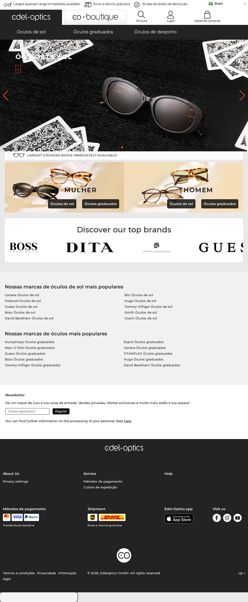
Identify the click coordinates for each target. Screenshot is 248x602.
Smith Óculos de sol (140, 312)
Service (90, 473)
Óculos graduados (101, 204)
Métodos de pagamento (103, 481)
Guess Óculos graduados (25, 353)
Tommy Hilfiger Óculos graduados (33, 365)
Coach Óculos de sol (140, 318)
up (241, 573)
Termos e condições (19, 573)
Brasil (219, 3)
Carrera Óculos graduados (145, 348)
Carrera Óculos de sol (22, 295)
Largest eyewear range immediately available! (47, 4)
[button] (31, 17)
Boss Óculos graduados (24, 359)
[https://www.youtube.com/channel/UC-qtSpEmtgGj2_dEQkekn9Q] (237, 519)
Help (168, 473)
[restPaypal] (31, 517)
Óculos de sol (62, 204)
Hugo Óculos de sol (140, 301)
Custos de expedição (100, 487)
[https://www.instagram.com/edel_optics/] (227, 519)
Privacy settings (15, 481)
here (127, 421)
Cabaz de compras (207, 20)
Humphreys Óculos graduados (29, 342)
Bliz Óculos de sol (138, 295)
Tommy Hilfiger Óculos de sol (148, 306)
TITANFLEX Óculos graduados (148, 353)
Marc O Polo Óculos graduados (30, 348)
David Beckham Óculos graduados (152, 365)
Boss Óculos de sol (20, 312)
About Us (11, 473)
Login (171, 20)
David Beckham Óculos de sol (29, 318)
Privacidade (46, 573)
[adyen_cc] (6, 517)
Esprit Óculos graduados (144, 342)
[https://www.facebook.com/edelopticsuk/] (217, 519)
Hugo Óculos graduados (143, 359)
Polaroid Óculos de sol (23, 301)
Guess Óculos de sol (21, 306)
